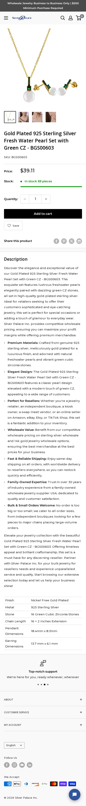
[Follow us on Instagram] (14, 765)
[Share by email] (79, 241)
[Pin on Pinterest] (64, 241)
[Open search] (63, 18)
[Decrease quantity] (25, 199)
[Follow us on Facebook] (7, 765)
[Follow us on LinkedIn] (29, 765)
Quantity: (11, 199)
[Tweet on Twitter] (71, 241)
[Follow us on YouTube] (22, 765)
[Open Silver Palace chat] (74, 794)
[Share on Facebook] (56, 241)
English (11, 745)
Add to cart (43, 214)
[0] (78, 18)
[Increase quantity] (46, 199)
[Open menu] (6, 18)
